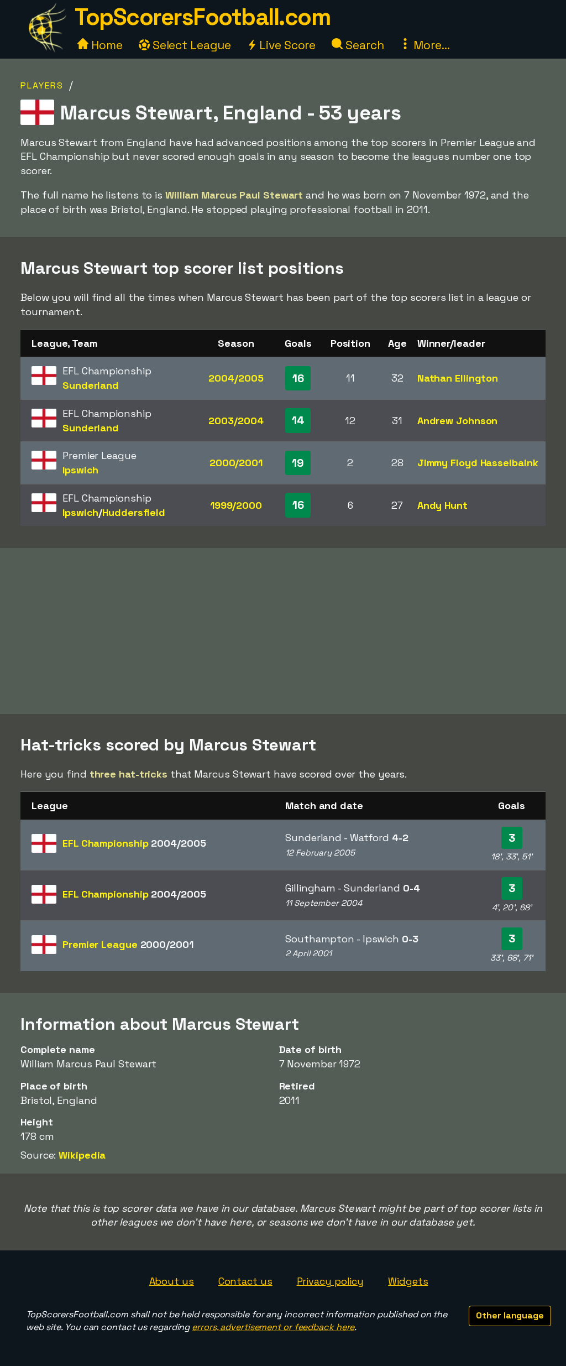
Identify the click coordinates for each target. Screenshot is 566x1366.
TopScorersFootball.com (202, 17)
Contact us (245, 1281)
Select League (190, 45)
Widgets (408, 1281)
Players (42, 85)
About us (171, 1281)
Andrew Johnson (457, 420)
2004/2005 (235, 378)
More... (430, 45)
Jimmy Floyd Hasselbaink (477, 462)
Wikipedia (82, 1155)
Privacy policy (330, 1281)
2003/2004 (235, 420)
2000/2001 (236, 462)
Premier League (127, 944)
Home (105, 45)
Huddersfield (133, 512)
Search (363, 45)
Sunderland (90, 385)
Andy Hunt (442, 505)
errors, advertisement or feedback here (273, 1327)
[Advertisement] (283, 631)
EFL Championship (134, 843)
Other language (510, 1315)
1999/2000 (236, 505)
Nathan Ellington (457, 378)
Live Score (286, 45)
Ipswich (80, 469)
